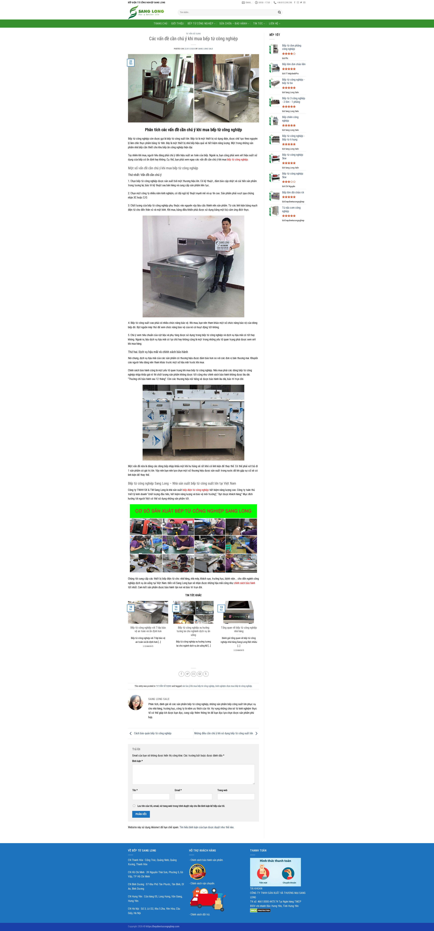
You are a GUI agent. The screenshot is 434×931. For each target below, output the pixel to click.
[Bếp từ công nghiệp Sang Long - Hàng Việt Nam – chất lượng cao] (150, 12)
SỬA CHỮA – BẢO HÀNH (233, 23)
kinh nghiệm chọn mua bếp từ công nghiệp (233, 686)
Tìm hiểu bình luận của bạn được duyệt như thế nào (207, 827)
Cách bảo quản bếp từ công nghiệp (152, 733)
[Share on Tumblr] (206, 674)
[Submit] (279, 12)
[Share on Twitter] (187, 674)
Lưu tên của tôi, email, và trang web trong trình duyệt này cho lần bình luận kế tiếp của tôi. (181, 806)
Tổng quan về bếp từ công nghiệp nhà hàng (239, 629)
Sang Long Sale (205, 49)
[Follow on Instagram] (298, 2)
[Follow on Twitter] (301, 2)
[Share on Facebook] (181, 674)
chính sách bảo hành (244, 583)
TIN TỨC (258, 23)
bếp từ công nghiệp (237, 159)
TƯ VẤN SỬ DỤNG (193, 34)
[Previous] (127, 630)
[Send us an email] (304, 2)
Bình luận (137, 761)
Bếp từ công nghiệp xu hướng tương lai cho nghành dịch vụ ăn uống (193, 631)
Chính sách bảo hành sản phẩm (207, 860)
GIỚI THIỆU (177, 23)
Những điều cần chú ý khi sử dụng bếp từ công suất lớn (224, 733)
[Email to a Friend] (193, 674)
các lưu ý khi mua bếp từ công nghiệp (198, 686)
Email (178, 790)
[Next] (259, 630)
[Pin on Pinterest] (200, 674)
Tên (135, 790)
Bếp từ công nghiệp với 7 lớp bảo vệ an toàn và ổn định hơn (148, 629)
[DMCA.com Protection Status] (260, 910)
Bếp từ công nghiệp (200, 23)
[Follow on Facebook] (295, 2)
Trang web (222, 790)
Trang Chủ (160, 23)
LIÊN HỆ (273, 23)
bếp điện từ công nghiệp (196, 490)
